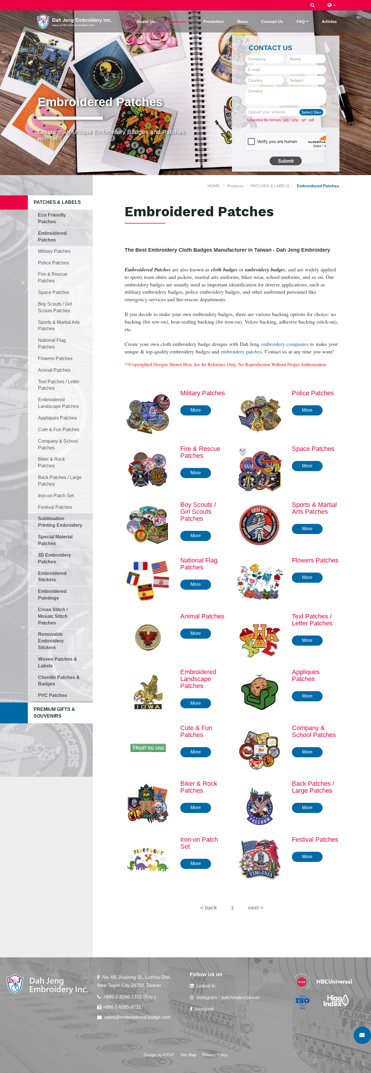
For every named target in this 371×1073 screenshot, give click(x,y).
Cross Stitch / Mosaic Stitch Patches (53, 616)
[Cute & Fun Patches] (148, 747)
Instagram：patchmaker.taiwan (227, 997)
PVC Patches (52, 695)
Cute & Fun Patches (58, 429)
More (195, 410)
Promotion (213, 21)
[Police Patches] (259, 412)
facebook (204, 1009)
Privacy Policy (215, 1054)
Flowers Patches (55, 358)
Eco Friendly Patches (52, 218)
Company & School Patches (58, 444)
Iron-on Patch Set (56, 495)
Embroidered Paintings (52, 594)
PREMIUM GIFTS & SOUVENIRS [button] (54, 712)
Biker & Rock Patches (51, 462)
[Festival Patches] (259, 859)
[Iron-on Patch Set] (148, 859)
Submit (286, 161)
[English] (332, 5)
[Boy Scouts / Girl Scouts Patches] (148, 524)
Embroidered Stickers (52, 576)
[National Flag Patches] (148, 580)
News (242, 21)
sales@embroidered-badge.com (136, 1017)
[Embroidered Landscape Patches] (148, 691)
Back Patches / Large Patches (60, 480)
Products (178, 21)
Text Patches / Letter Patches (58, 385)
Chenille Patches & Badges (59, 681)
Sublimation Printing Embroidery (60, 522)
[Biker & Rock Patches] (148, 803)
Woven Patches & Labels (57, 662)
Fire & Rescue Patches (53, 277)
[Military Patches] (148, 412)
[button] (312, 5)
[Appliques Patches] (259, 691)
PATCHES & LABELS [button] (57, 202)
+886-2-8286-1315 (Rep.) (129, 996)
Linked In (205, 985)
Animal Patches (54, 370)
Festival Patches (55, 507)
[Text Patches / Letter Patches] (259, 635)
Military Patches (54, 251)
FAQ (301, 21)
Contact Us (272, 21)
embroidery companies (285, 343)
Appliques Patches (57, 417)
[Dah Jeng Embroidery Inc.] (74, 21)
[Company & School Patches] (259, 747)
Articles (329, 21)
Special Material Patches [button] (55, 540)
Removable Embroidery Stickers (51, 641)
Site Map (188, 1054)
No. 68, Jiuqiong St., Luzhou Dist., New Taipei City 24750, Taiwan (134, 981)
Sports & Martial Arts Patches (59, 325)
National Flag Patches (52, 343)
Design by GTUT (159, 1054)
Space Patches (53, 292)
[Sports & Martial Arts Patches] (259, 524)
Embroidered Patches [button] (52, 236)
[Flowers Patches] (259, 580)
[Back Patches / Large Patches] (259, 803)
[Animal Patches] (148, 635)
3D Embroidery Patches (54, 558)
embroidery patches (241, 351)
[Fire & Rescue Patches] (148, 468)
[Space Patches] (259, 468)
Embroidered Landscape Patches (58, 403)
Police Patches (53, 262)
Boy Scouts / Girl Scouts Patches (55, 307)
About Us (146, 21)
